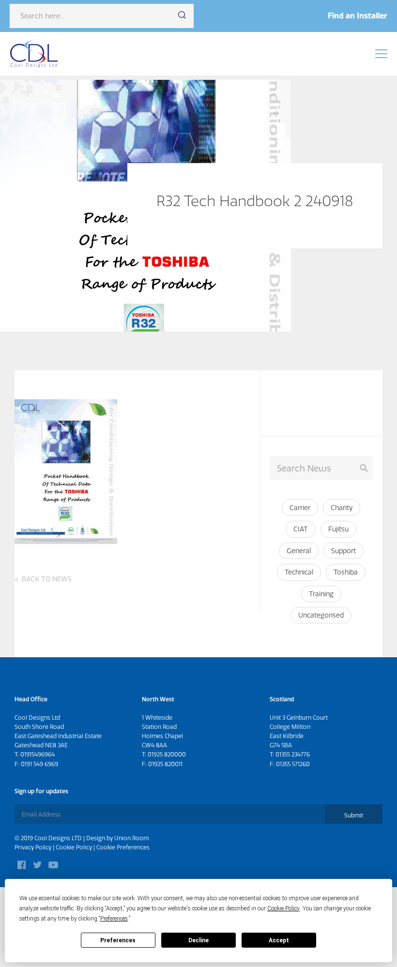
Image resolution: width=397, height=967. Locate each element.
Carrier (300, 507)
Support (343, 550)
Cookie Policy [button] (283, 908)
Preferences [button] (114, 918)
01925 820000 (167, 754)
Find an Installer (357, 15)
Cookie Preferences (123, 847)
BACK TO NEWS (47, 578)
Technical (299, 572)
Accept (279, 940)
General (299, 550)
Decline (198, 940)
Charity (341, 507)
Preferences (118, 940)
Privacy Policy (33, 847)
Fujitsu (338, 529)
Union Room (131, 838)
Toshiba (346, 572)
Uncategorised (321, 615)
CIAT (300, 529)
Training (321, 593)
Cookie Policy (74, 847)
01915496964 (37, 754)
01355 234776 (292, 754)
